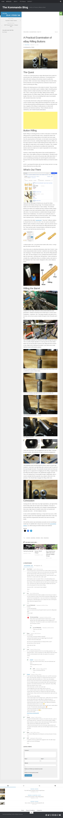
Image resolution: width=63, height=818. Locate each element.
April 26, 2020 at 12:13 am (38, 569)
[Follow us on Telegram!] (15, 15)
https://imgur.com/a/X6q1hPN (33, 713)
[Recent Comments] (39, 786)
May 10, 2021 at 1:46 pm (35, 732)
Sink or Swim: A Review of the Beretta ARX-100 (34, 802)
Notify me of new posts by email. (31, 772)
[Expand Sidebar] (60, 13)
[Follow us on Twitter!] (9, 15)
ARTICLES (8, 1)
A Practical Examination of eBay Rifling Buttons (34, 796)
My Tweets (4, 32)
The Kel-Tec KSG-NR (28, 551)
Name (26, 758)
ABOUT (15, 1)
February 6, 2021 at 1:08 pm (36, 674)
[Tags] (55, 786)
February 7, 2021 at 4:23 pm (36, 717)
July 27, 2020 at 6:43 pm (34, 593)
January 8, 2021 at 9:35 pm (36, 633)
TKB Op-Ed (27, 44)
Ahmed (28, 674)
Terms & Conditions (30, 810)
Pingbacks (38, 565)
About (22, 810)
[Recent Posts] (24, 786)
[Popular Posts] (8, 786)
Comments (28, 565)
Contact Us (39, 810)
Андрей (31, 659)
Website (26, 763)
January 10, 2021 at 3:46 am (39, 659)
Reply (28, 591)
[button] (28, 236)
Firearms (26, 32)
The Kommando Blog (15, 7)
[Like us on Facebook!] (7, 15)
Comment (27, 750)
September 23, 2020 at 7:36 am (42, 605)
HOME (2, 1)
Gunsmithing (32, 32)
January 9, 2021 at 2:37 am (35, 649)
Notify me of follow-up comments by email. (34, 768)
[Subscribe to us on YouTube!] (19, 15)
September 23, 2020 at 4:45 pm (48, 627)
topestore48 (39, 220)
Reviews (36, 801)
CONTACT (29, 1)
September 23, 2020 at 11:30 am (45, 617)
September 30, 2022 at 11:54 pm (36, 738)
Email (42, 758)
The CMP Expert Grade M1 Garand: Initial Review (34, 790)
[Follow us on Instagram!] (11, 15)
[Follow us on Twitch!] (17, 15)
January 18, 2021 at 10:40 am (41, 668)
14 (56, 32)
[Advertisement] (40, 21)
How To (39, 32)
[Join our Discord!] (13, 15)
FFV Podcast (23, 1)
